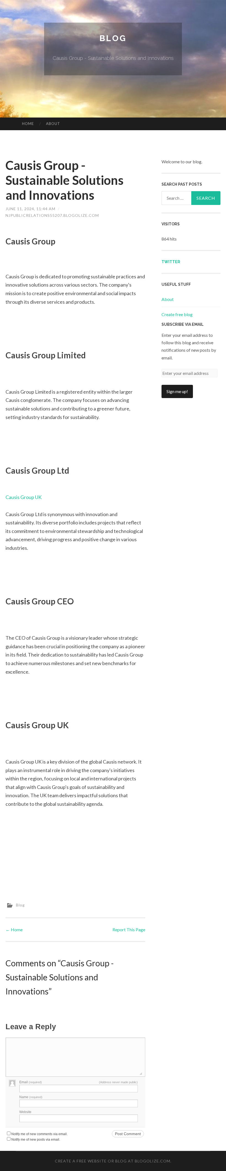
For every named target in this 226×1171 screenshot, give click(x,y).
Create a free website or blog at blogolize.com (112, 1161)
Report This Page (128, 929)
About (53, 123)
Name (30, 1097)
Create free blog (177, 314)
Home (28, 123)
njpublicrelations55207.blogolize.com (52, 215)
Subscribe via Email (183, 324)
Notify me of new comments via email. (39, 1134)
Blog (113, 38)
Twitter (171, 262)
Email (30, 1082)
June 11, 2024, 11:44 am (30, 208)
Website (25, 1112)
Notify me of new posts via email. (35, 1139)
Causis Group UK (24, 497)
